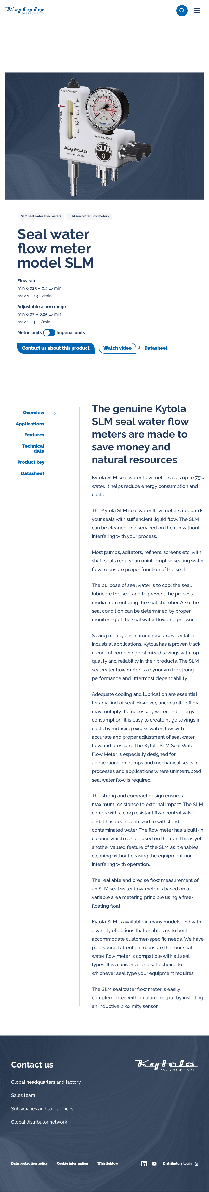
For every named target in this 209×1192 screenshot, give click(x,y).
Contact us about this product (56, 348)
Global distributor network (39, 1122)
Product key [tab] (30, 462)
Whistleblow (107, 1164)
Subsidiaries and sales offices (42, 1109)
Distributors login (177, 1164)
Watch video (117, 348)
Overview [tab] (33, 412)
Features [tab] (34, 435)
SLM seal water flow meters (41, 216)
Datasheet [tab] (32, 473)
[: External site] (144, 1163)
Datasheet (155, 348)
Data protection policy (29, 1164)
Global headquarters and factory (46, 1082)
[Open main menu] (197, 10)
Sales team (23, 1095)
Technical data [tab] (33, 448)
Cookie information (72, 1164)
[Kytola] (25, 10)
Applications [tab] (30, 424)
